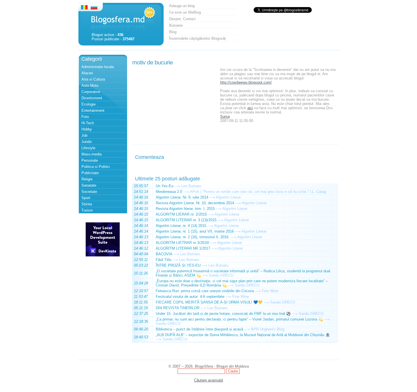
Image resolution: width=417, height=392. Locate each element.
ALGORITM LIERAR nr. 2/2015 (181, 214)
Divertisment (91, 98)
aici (250, 108)
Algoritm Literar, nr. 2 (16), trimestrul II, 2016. (192, 237)
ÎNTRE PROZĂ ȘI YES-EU (178, 265)
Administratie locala (97, 67)
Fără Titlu (163, 260)
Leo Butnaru (191, 186)
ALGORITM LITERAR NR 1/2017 (183, 248)
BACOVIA (164, 254)
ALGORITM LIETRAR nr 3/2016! (182, 243)
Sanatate (88, 185)
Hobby (86, 129)
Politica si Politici (95, 167)
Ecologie (88, 104)
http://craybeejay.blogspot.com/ (246, 82)
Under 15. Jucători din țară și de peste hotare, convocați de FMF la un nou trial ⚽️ (223, 313)
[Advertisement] (174, 103)
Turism (87, 210)
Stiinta (86, 204)
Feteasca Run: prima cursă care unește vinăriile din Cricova (205, 291)
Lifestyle (88, 148)
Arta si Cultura (93, 79)
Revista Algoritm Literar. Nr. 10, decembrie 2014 (195, 203)
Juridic (86, 142)
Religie (86, 179)
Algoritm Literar (228, 197)
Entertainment (92, 110)
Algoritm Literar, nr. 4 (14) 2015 (181, 226)
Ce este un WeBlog (185, 12)
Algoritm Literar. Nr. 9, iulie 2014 (182, 197)
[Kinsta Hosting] (103, 255)
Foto (85, 117)
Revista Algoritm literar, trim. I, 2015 (185, 208)
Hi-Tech (87, 123)
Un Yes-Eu (164, 186)
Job (84, 135)
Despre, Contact (182, 19)
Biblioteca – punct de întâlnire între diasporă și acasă (199, 329)
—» (177, 186)
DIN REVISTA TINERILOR (177, 308)
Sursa (225, 116)
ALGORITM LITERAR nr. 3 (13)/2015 (186, 220)
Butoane (176, 25)
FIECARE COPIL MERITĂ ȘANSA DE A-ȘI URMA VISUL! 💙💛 (209, 302)
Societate (89, 191)
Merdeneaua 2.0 (169, 191)
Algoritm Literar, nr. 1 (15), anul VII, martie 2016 (195, 231)
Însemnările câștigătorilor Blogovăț (197, 38)
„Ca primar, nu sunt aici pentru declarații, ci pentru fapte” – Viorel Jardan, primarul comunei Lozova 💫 (239, 319)
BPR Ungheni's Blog (267, 329)
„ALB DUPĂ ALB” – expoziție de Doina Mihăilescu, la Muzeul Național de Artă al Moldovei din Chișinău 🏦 (243, 335)
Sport (85, 198)
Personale (89, 160)
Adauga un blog (182, 6)
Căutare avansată (208, 380)
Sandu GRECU (221, 275)
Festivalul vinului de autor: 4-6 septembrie (190, 296)
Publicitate (90, 173)
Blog (172, 32)
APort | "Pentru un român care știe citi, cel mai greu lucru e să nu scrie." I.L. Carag (258, 191)
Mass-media (91, 154)
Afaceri (87, 73)
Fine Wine (270, 291)
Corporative (90, 92)
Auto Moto (89, 85)
